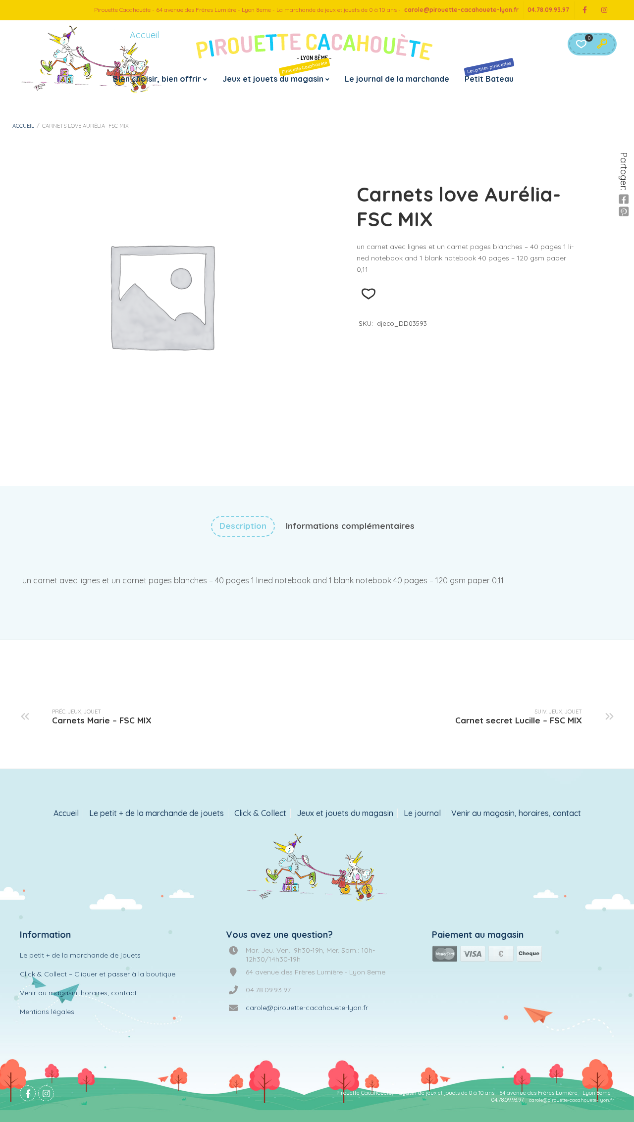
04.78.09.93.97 (548, 9)
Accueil (23, 125)
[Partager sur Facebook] (623, 199)
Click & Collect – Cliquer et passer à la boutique (97, 973)
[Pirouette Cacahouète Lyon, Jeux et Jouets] (317, 868)
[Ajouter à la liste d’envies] (368, 294)
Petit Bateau (489, 72)
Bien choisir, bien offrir (157, 79)
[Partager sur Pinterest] (623, 211)
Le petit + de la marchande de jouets (156, 813)
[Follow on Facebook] (584, 10)
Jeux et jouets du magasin (274, 71)
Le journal (422, 813)
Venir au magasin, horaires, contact (516, 813)
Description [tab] (242, 525)
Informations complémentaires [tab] (350, 525)
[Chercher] (602, 44)
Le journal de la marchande (397, 79)
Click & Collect (260, 813)
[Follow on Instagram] (604, 10)
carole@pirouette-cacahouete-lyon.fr (461, 9)
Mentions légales (47, 1011)
